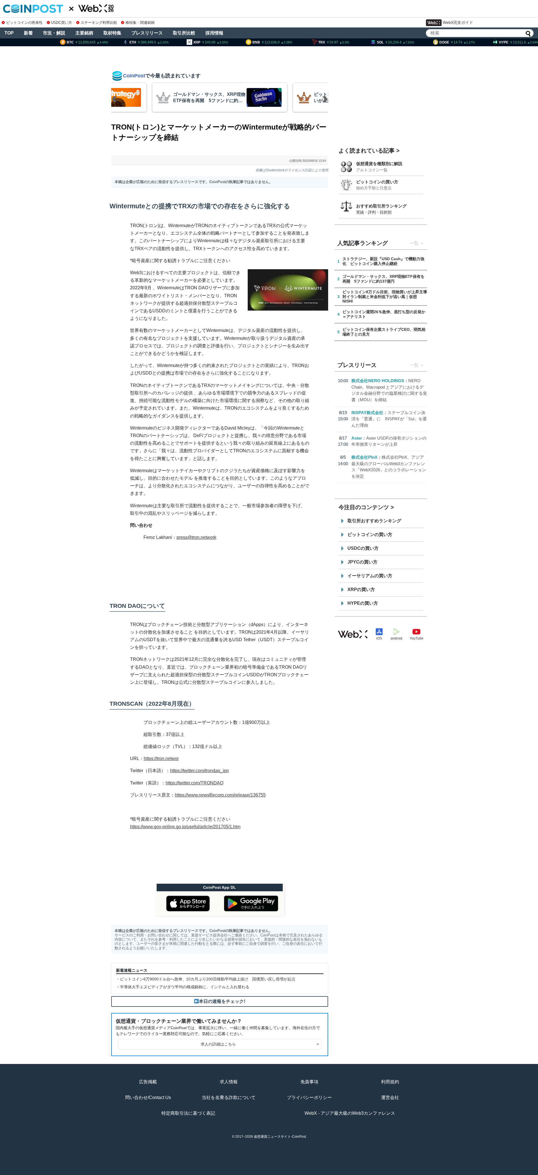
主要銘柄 (84, 33)
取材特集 (112, 33)
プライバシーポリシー (309, 1097)
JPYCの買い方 (362, 562)
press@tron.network (196, 537)
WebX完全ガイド (458, 22)
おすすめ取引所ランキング (381, 206)
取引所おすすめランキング (374, 520)
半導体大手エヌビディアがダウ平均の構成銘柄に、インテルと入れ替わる (184, 987)
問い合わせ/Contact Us (148, 1097)
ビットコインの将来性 (24, 22)
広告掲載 (148, 1081)
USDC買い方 (61, 22)
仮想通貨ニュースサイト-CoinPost (280, 1137)
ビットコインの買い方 (377, 181)
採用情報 (214, 33)
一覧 (414, 243)
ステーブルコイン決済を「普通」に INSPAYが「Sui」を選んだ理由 (389, 419)
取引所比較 (184, 33)
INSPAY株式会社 (367, 412)
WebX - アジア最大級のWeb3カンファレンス (350, 1113)
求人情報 (229, 1081)
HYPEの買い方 (362, 603)
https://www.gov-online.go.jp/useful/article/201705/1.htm (185, 826)
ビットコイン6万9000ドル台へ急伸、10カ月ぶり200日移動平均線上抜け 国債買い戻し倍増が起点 (207, 979)
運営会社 (390, 1097)
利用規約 (390, 1081)
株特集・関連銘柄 (140, 22)
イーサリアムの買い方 (369, 575)
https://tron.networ (161, 758)
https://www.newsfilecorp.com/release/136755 (220, 795)
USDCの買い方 (363, 548)
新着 (28, 33)
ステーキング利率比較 (99, 22)
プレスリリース (147, 33)
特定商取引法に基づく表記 (188, 1113)
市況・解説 (54, 33)
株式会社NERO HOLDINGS (377, 380)
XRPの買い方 (361, 589)
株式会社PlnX (364, 457)
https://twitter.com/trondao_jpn (199, 770)
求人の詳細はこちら (260, 1044)
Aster (356, 438)
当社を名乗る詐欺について (229, 1097)
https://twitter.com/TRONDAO (194, 783)
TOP (9, 33)
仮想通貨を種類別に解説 (379, 163)
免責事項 (309, 1081)
